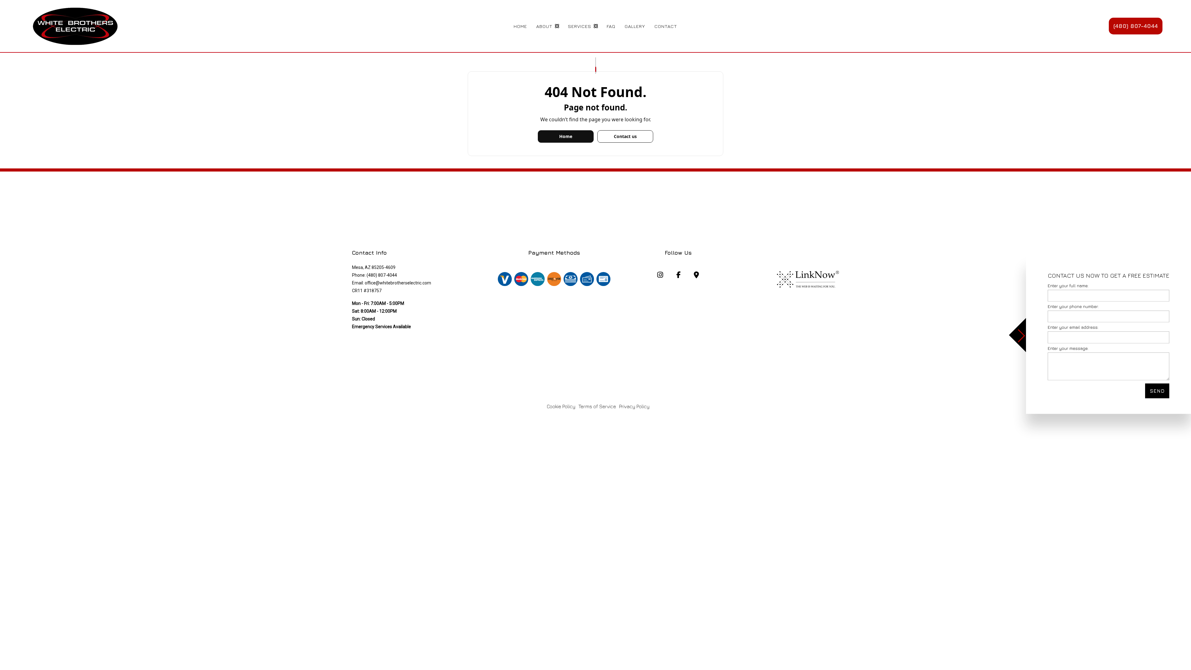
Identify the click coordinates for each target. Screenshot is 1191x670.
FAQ (611, 26)
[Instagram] (660, 275)
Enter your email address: (1073, 327)
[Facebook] (678, 275)
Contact (665, 26)
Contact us (625, 136)
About (544, 26)
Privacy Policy (634, 406)
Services (579, 26)
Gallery (635, 26)
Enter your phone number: (1073, 306)
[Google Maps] (696, 275)
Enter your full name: (1068, 285)
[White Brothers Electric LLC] (75, 25)
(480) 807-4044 (1135, 26)
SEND (1157, 391)
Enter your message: (1068, 348)
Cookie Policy (561, 406)
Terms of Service (597, 406)
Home (520, 26)
